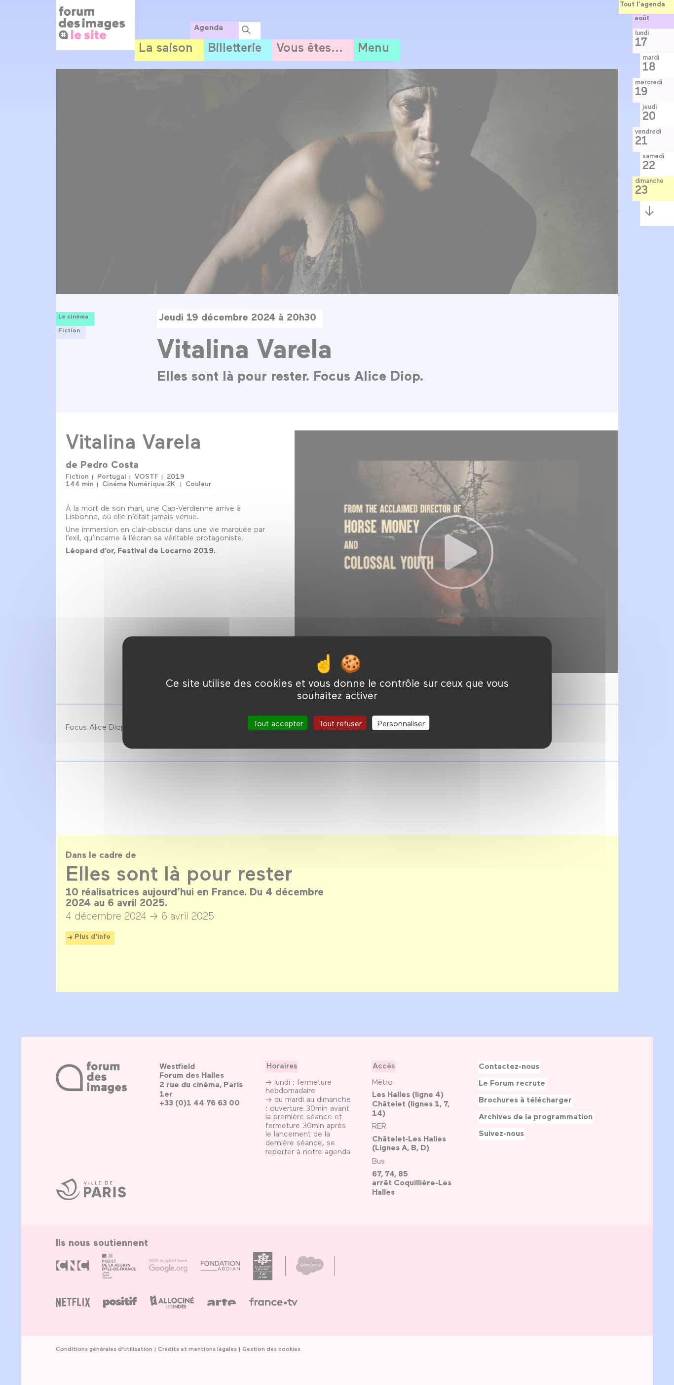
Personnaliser (401, 723)
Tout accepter (278, 723)
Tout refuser (340, 723)
